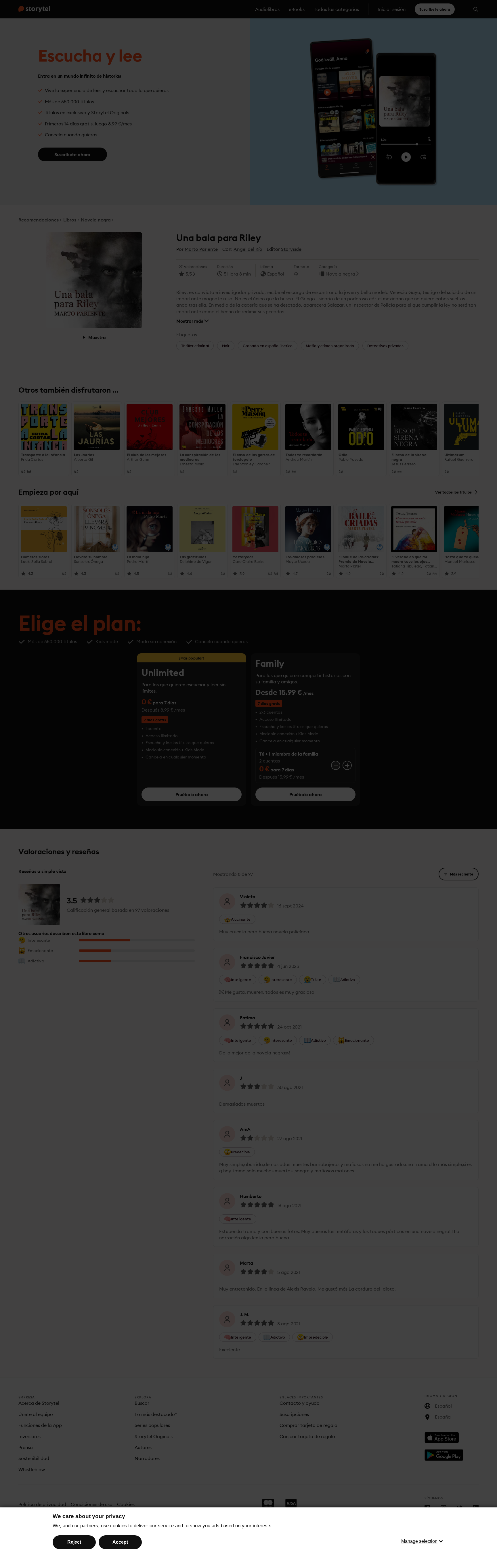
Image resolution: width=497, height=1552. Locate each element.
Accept (120, 1542)
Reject (74, 1542)
